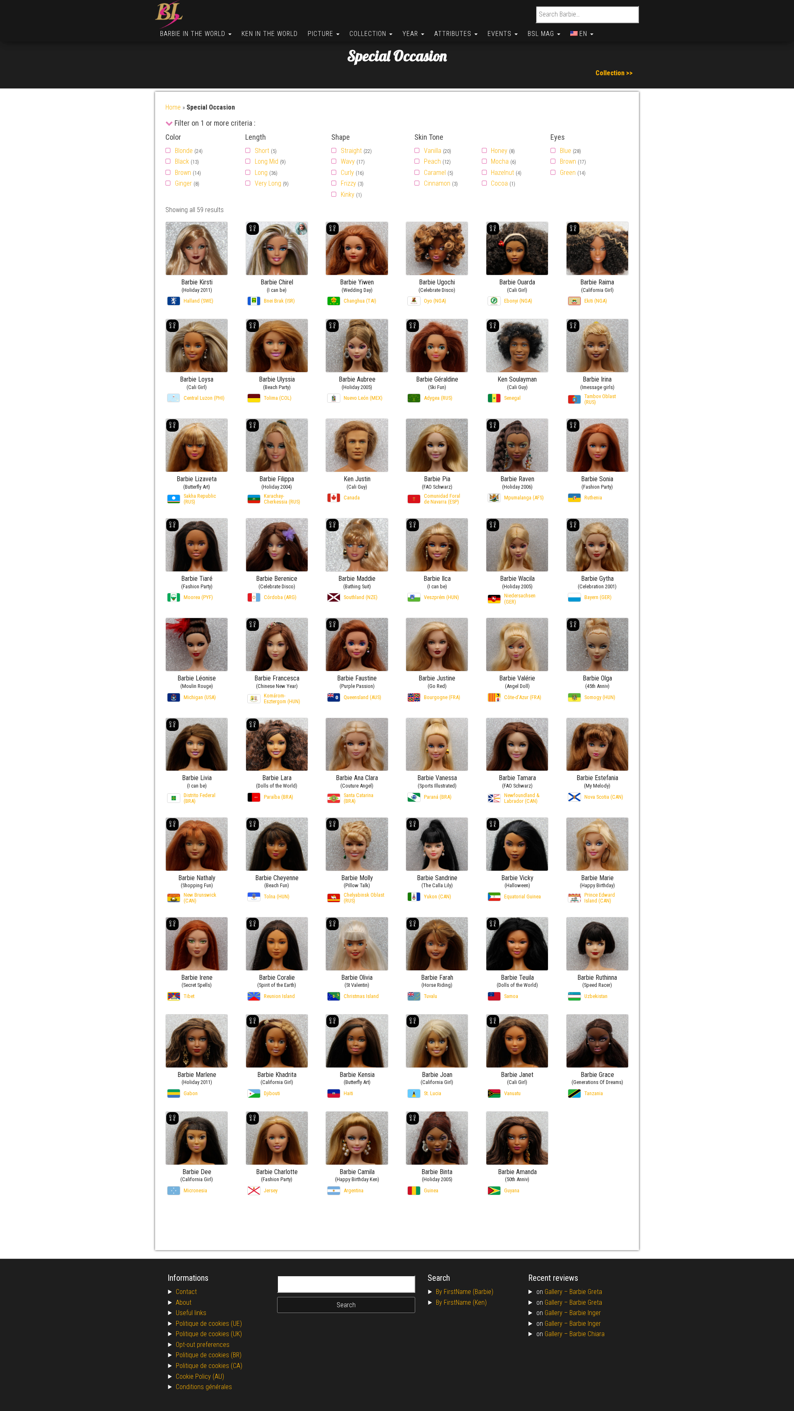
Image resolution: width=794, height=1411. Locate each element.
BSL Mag (542, 34)
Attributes (454, 34)
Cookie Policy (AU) (200, 1376)
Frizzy (348, 183)
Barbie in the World (193, 34)
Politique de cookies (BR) (209, 1355)
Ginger (183, 183)
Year (411, 34)
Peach (432, 161)
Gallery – (557, 1292)
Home (173, 107)
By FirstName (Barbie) (464, 1292)
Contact (186, 1292)
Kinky (347, 194)
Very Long (268, 183)
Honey (499, 151)
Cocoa (499, 183)
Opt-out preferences (203, 1345)
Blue (565, 151)
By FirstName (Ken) (461, 1302)
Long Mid (266, 161)
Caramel (435, 173)
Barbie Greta (585, 1292)
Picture (321, 34)
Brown (183, 173)
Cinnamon (437, 183)
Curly (347, 173)
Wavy (348, 161)
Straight (351, 151)
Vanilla (432, 151)
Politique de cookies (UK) (209, 1334)
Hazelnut (502, 173)
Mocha (500, 161)
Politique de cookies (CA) (209, 1366)
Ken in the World (270, 34)
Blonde (184, 151)
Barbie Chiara (587, 1334)
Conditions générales (204, 1387)
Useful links (191, 1313)
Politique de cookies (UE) (209, 1323)
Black (182, 161)
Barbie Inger (585, 1313)
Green (568, 173)
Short (262, 151)
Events (501, 34)
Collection (368, 34)
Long (261, 173)
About (183, 1302)
